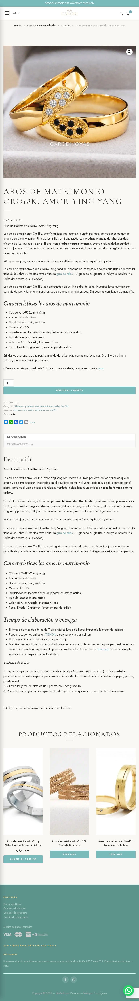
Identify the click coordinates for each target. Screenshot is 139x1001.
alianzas (17, 410)
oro (47, 410)
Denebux (75, 993)
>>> (32, 422)
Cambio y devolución (14, 908)
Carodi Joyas (100, 993)
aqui (101, 368)
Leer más (69, 854)
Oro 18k (65, 25)
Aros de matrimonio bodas (41, 25)
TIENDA (50, 634)
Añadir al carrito (69, 390)
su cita (15, 961)
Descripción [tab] (16, 437)
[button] (129, 52)
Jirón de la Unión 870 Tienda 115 (85, 961)
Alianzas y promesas (24, 406)
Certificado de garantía (15, 917)
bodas (30, 410)
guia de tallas (65, 274)
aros (24, 410)
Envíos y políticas (12, 904)
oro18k (53, 410)
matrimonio (40, 410)
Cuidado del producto (15, 913)
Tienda (17, 25)
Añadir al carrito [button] (23, 859)
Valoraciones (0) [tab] (20, 444)
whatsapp (103, 649)
